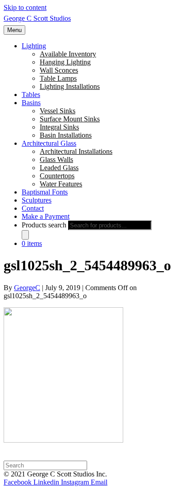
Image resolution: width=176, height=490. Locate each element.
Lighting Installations (70, 86)
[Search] (25, 235)
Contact (33, 208)
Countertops (57, 176)
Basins (31, 102)
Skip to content (25, 7)
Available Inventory (68, 54)
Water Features (61, 184)
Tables (31, 94)
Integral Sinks (59, 127)
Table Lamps (58, 78)
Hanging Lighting (65, 62)
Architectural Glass (49, 143)
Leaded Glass (59, 167)
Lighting (34, 46)
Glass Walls (56, 159)
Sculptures (36, 200)
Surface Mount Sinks (70, 119)
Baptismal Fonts (45, 192)
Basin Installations (66, 135)
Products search (44, 225)
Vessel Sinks (57, 111)
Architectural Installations (76, 151)
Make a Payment (45, 216)
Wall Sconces (59, 70)
